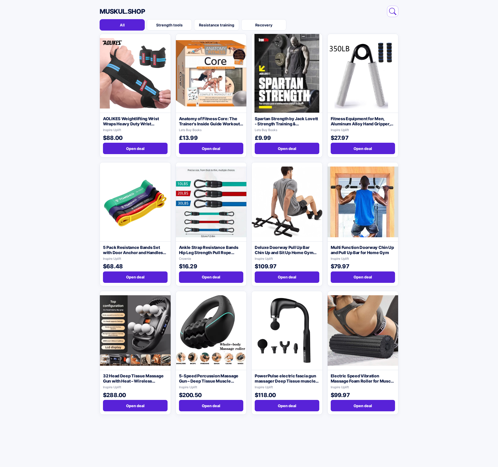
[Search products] (392, 11)
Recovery (263, 25)
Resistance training (216, 25)
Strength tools (169, 25)
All (122, 25)
